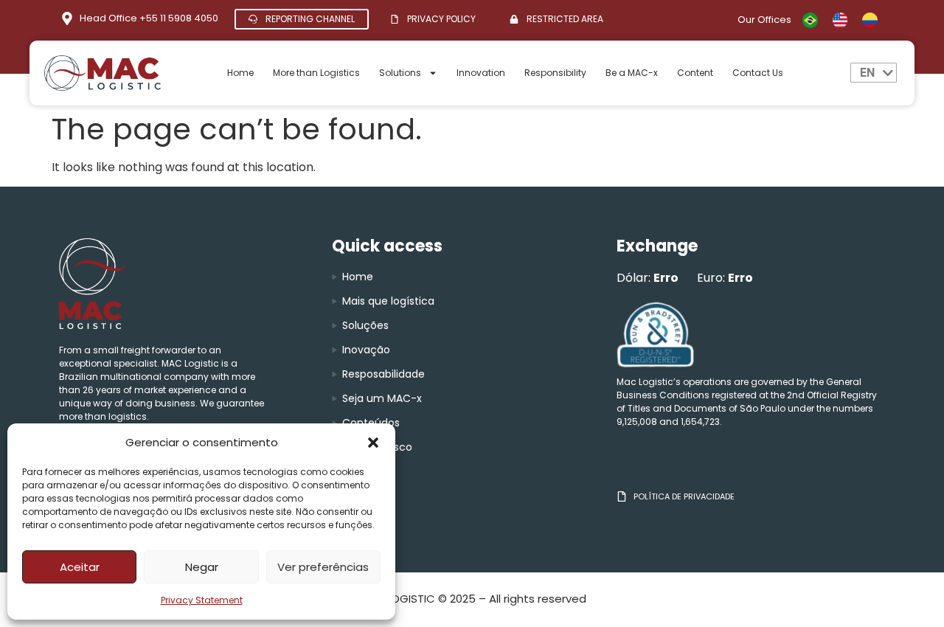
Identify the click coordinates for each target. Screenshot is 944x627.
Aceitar (80, 567)
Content (695, 72)
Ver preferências (323, 567)
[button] (373, 442)
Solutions (400, 72)
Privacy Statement (202, 600)
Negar (201, 567)
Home (240, 72)
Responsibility (555, 72)
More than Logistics (316, 72)
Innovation (481, 72)
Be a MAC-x (631, 72)
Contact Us (757, 72)
